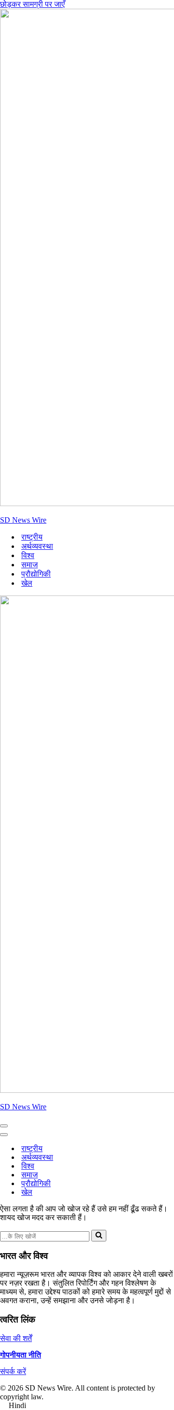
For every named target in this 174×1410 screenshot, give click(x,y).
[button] (87, 1405)
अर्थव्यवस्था (37, 546)
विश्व (27, 555)
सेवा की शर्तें (16, 1338)
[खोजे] (98, 1235)
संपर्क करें (13, 1371)
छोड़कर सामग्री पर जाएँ (32, 4)
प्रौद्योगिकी (36, 574)
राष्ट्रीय (32, 537)
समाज (29, 565)
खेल (26, 583)
